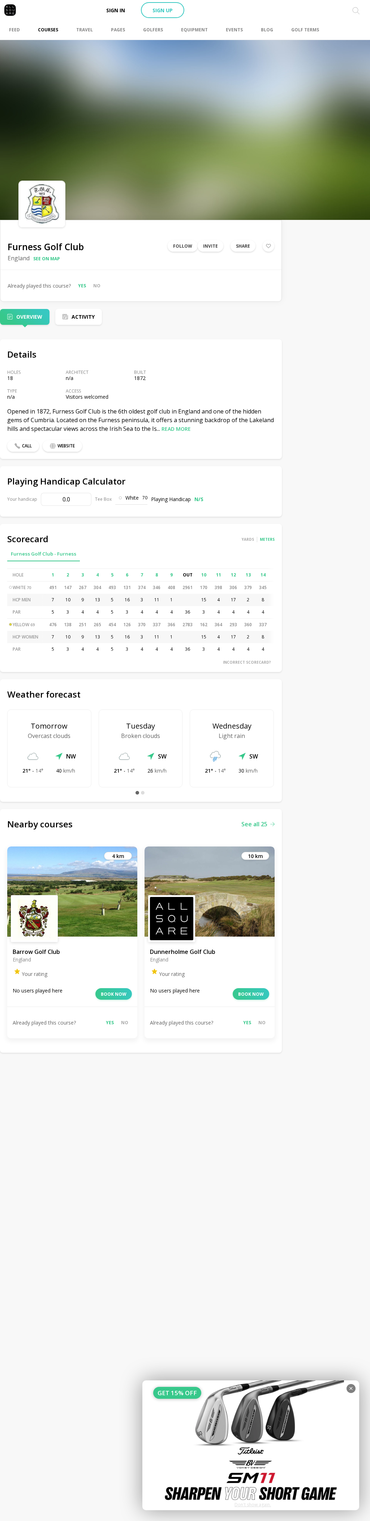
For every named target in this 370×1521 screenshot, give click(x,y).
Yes (82, 286)
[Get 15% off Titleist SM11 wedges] (250, 1445)
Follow (182, 246)
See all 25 (254, 824)
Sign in (115, 10)
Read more (176, 428)
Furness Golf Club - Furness (43, 554)
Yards (248, 539)
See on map (46, 259)
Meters (267, 539)
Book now (113, 994)
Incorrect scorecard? (247, 662)
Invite (210, 246)
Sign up (162, 10)
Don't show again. (253, 1505)
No (96, 286)
